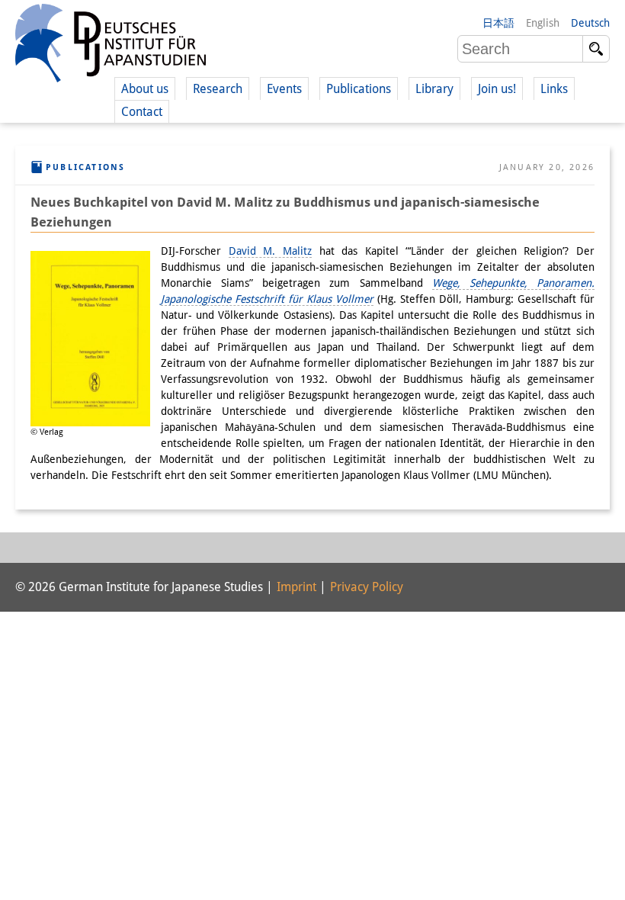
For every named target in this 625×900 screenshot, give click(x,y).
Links (554, 89)
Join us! (497, 89)
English (542, 23)
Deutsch (590, 23)
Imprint (296, 587)
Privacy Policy (366, 587)
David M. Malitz (270, 251)
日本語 (498, 23)
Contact (141, 111)
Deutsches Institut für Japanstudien (110, 46)
